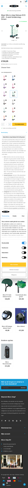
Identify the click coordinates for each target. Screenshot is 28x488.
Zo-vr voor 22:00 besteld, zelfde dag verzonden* (14, 10)
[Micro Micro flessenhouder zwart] (7, 351)
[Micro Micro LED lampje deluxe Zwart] (7, 315)
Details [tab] (14, 216)
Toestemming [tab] (5, 216)
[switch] (24, 248)
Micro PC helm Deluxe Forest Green (7, 296)
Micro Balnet (21, 326)
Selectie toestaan (14, 269)
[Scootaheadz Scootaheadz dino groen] (21, 284)
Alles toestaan (14, 264)
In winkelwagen (20, 124)
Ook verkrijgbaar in (6, 72)
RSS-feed (17, 474)
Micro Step (12, 474)
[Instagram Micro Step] (9, 420)
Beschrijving (4, 132)
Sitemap (22, 474)
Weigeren (14, 274)
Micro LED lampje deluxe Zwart (7, 327)
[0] (25, 1)
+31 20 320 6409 (7, 448)
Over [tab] (23, 216)
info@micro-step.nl (7, 451)
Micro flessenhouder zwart (7, 363)
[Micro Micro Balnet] (21, 315)
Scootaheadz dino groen (21, 296)
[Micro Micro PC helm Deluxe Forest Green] (7, 284)
